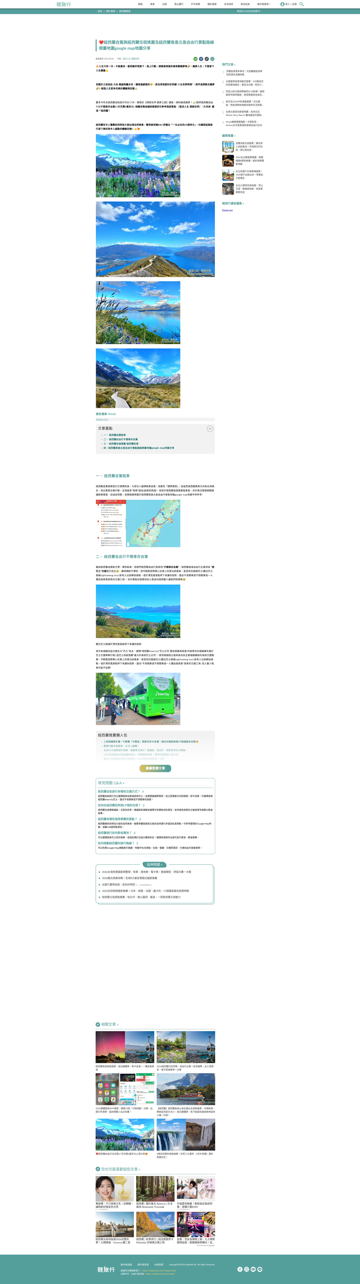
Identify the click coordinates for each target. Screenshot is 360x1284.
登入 (287, 4)
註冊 (294, 4)
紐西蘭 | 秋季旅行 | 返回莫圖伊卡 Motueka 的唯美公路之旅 (154, 1241)
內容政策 (158, 1265)
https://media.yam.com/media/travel (159, 1271)
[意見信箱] (253, 1269)
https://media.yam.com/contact (160, 1274)
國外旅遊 (212, 4)
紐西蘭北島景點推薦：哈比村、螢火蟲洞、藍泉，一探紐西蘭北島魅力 (141, 897)
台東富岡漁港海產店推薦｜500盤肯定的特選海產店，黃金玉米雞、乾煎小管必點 (245, 83)
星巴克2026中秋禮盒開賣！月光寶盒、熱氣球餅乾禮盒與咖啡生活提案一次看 (245, 104)
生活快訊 (228, 4)
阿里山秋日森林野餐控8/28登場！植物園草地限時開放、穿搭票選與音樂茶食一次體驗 (245, 93)
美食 (152, 4)
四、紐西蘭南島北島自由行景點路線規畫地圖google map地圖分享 (139, 448)
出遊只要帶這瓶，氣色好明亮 (118, 885)
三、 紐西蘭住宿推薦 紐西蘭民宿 (121, 444)
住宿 (164, 4)
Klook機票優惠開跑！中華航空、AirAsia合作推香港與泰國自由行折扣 (244, 123)
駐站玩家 (245, 4)
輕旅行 (63, 4)
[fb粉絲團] (240, 1269)
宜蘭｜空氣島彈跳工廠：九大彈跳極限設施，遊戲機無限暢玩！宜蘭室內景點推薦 (196, 1241)
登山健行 (178, 4)
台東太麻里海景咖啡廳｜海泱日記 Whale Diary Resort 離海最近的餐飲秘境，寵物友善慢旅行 (245, 114)
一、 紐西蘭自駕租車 (115, 435)
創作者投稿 (126, 1265)
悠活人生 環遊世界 (131, 59)
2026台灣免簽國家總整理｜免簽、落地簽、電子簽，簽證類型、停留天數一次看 (146, 872)
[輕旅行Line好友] (259, 1269)
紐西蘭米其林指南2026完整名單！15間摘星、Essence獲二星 (113, 1241)
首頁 (100, 11)
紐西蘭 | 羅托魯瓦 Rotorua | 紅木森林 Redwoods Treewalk (154, 1205)
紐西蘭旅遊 (124, 11)
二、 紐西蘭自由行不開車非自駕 (121, 439)
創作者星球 (263, 4)
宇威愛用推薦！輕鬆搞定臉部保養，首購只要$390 (194, 1205)
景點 (140, 4)
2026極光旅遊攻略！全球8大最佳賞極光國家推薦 (129, 878)
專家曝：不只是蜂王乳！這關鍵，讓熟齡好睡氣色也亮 (115, 1205)
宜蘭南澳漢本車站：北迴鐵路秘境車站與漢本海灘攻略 (244, 73)
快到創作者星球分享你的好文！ (244, 11)
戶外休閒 (195, 4)
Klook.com (102, 419)
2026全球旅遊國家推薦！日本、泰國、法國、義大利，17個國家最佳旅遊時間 (145, 891)
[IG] (246, 1269)
